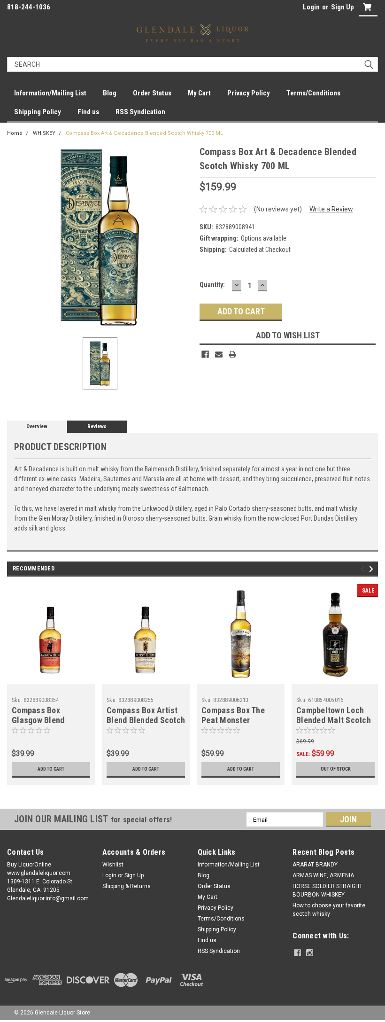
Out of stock (336, 769)
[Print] (232, 354)
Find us (88, 112)
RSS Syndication (140, 112)
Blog (109, 93)
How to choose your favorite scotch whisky (329, 909)
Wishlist (112, 864)
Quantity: (212, 285)
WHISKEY (44, 133)
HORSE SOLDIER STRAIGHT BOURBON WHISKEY (327, 890)
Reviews (97, 426)
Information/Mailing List (50, 93)
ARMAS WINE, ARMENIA (323, 875)
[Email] (219, 354)
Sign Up (342, 7)
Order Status (152, 93)
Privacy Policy (248, 93)
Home (15, 133)
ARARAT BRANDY (315, 864)
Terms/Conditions (313, 93)
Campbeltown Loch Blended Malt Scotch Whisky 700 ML (333, 720)
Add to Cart (51, 769)
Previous (364, 568)
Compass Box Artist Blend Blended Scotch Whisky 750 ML (146, 720)
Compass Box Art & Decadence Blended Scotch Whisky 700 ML (144, 133)
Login (311, 7)
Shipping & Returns (126, 886)
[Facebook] (205, 354)
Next (372, 568)
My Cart (199, 93)
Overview (36, 426)
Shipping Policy (37, 112)
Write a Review (331, 209)
